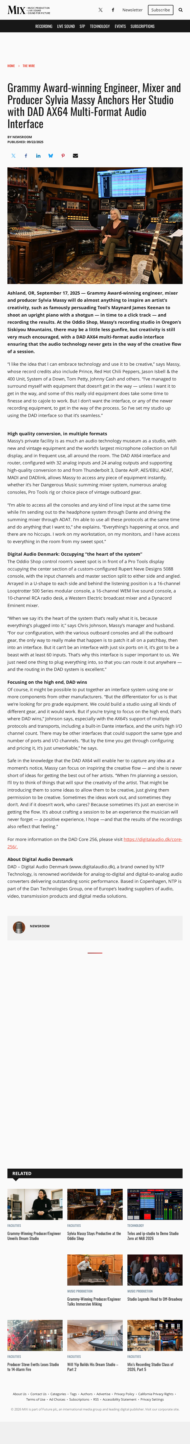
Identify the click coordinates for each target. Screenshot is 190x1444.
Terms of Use (35, 1399)
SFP (82, 26)
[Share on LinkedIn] (38, 156)
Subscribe (160, 10)
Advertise (103, 1394)
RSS (96, 1399)
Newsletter (132, 10)
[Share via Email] (75, 156)
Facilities (14, 1225)
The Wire (29, 65)
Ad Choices (57, 1399)
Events (120, 26)
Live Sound (66, 26)
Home (11, 65)
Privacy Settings (152, 1399)
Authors (87, 1394)
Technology (100, 26)
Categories (58, 1394)
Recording (43, 26)
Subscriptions (143, 26)
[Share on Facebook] (26, 156)
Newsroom (22, 137)
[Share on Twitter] (13, 156)
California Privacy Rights (155, 1394)
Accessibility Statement (120, 1399)
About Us (19, 1394)
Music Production (80, 1291)
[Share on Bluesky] (51, 156)
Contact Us (38, 1394)
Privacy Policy (124, 1394)
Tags (73, 1394)
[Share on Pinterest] (63, 156)
